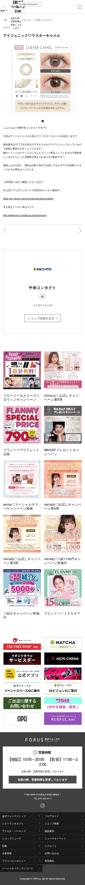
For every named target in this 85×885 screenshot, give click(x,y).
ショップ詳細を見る (41, 318)
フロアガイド (52, 816)
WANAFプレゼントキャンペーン (61, 452)
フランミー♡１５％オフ (62, 613)
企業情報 (7, 853)
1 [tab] (42, 121)
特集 (4, 845)
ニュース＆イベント (55, 838)
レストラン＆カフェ (13, 823)
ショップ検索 (52, 823)
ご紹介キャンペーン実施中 (21, 615)
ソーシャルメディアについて (17, 868)
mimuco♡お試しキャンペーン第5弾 (61, 397)
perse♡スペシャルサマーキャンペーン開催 (20, 506)
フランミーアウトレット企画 (21, 452)
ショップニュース (11, 838)
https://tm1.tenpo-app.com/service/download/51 (28, 198)
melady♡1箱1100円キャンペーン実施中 (62, 560)
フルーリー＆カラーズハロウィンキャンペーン (21, 397)
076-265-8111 (45, 798)
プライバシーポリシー (14, 860)
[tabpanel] (42, 79)
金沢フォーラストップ (14, 816)
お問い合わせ (52, 853)
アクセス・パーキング (14, 831)
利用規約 (49, 860)
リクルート (51, 845)
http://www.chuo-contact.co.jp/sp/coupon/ (25, 215)
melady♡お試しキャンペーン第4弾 (62, 506)
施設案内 (49, 831)
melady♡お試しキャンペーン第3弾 (22, 560)
